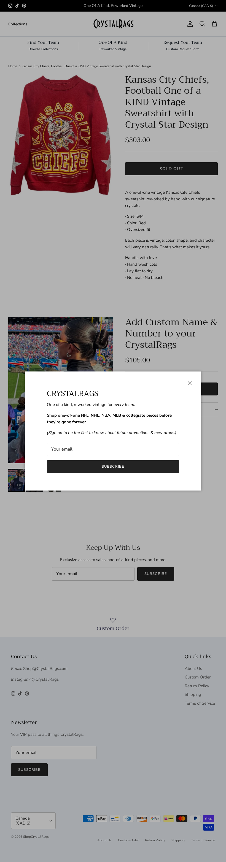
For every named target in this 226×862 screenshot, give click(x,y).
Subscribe (113, 466)
